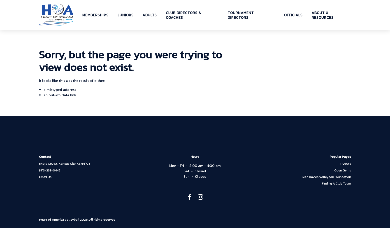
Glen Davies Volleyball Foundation (326, 177)
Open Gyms (342, 170)
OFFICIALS (293, 15)
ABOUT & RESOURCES (323, 15)
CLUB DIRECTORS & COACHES (183, 15)
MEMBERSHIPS (95, 15)
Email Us (45, 177)
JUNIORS (126, 15)
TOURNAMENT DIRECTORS (241, 15)
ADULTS (150, 15)
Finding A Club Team (336, 183)
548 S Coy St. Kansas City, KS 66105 (64, 164)
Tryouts (345, 164)
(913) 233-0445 (49, 170)
